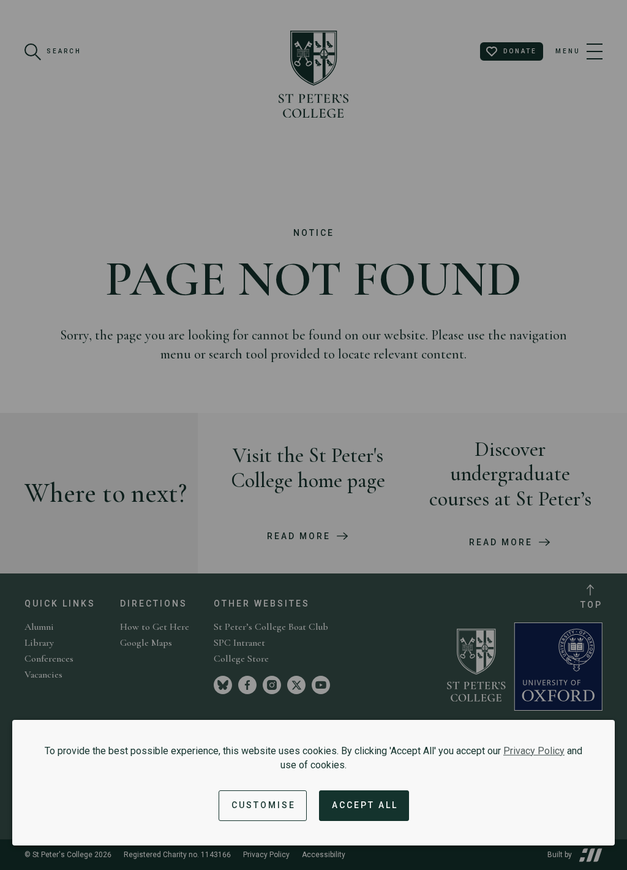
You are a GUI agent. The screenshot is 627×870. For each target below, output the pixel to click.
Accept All (365, 805)
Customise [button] (263, 805)
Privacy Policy (534, 751)
